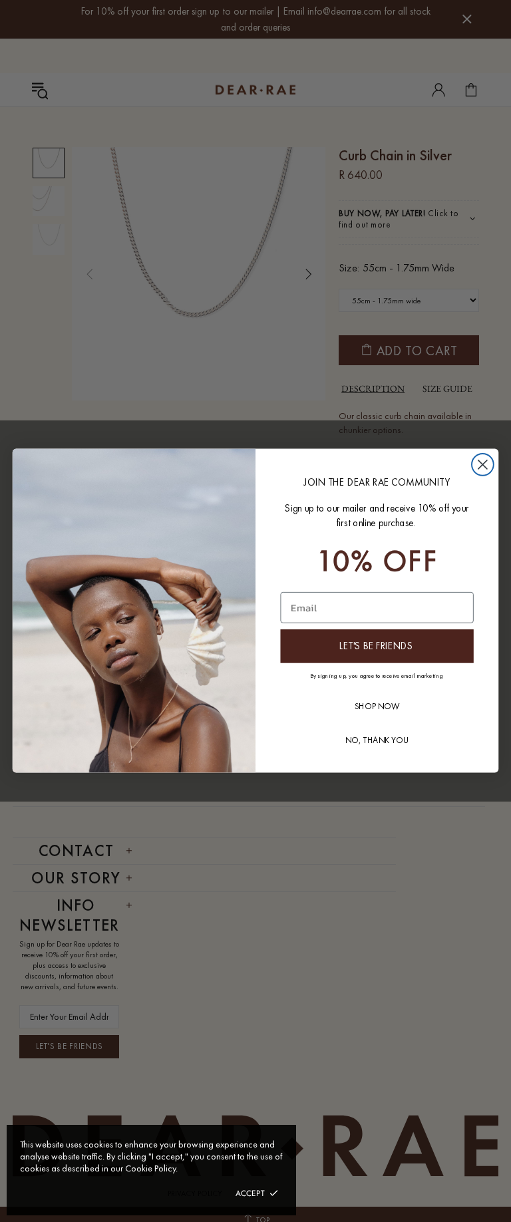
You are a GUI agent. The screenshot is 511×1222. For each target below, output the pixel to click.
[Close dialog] (483, 465)
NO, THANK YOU (377, 740)
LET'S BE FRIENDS (376, 646)
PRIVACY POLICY (195, 1193)
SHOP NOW (377, 706)
